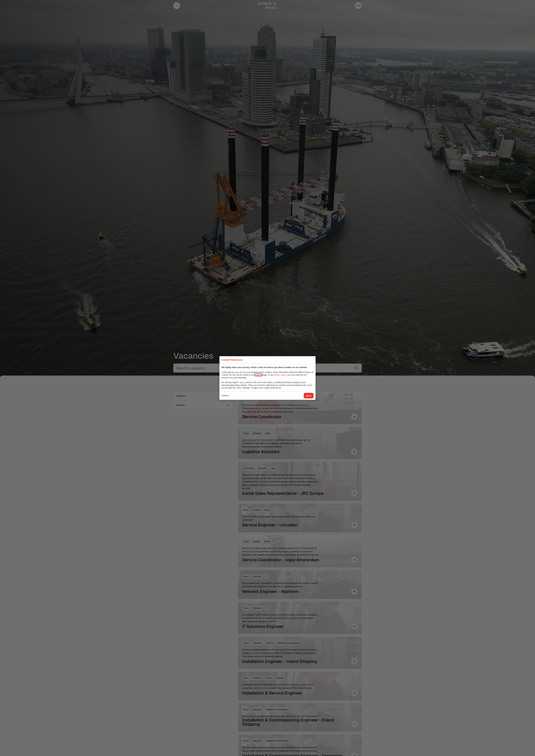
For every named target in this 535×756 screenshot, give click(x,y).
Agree (308, 396)
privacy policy (280, 375)
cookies (258, 375)
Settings (225, 395)
